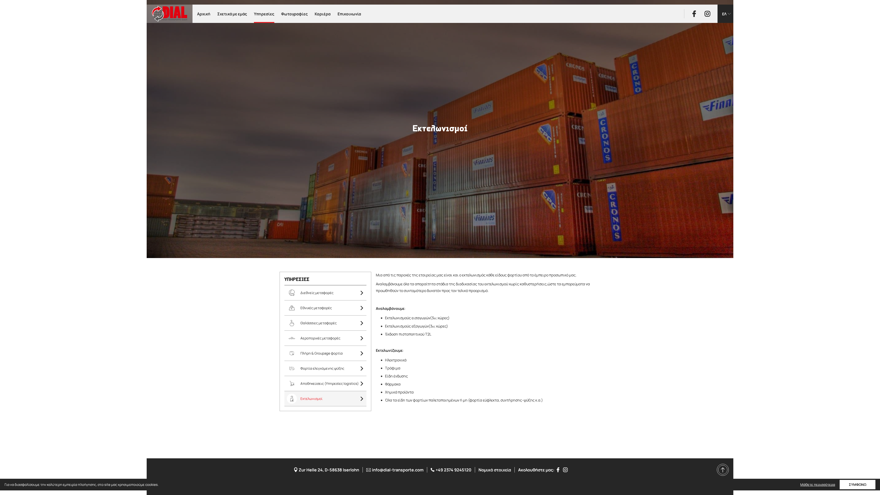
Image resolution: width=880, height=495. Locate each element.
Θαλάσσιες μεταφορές (318, 323)
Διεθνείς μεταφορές (316, 292)
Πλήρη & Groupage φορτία (321, 353)
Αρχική (203, 13)
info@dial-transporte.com (398, 470)
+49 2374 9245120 (453, 470)
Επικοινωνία (349, 13)
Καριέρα (323, 13)
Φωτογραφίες (294, 13)
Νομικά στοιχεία (494, 470)
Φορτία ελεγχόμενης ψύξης (322, 368)
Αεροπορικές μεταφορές (320, 338)
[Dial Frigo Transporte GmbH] (169, 14)
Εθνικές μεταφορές (316, 307)
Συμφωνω (857, 484)
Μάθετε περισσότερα (817, 485)
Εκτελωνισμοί (311, 398)
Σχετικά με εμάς (232, 13)
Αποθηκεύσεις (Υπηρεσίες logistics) (329, 383)
